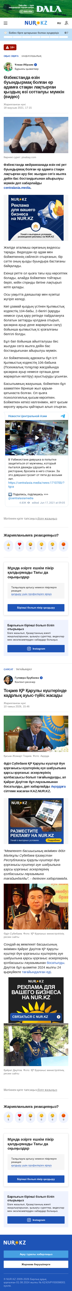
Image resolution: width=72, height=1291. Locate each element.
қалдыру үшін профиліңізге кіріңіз (31, 593)
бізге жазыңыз (47, 518)
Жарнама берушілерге (36, 1264)
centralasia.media (17, 188)
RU (59, 23)
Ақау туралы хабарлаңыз (36, 1254)
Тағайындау (24, 669)
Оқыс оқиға (11, 56)
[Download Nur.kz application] (36, 9)
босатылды (55, 963)
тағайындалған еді (36, 972)
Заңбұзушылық (31, 56)
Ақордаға (58, 786)
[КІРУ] (66, 23)
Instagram (39, 648)
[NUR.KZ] (36, 23)
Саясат (8, 669)
